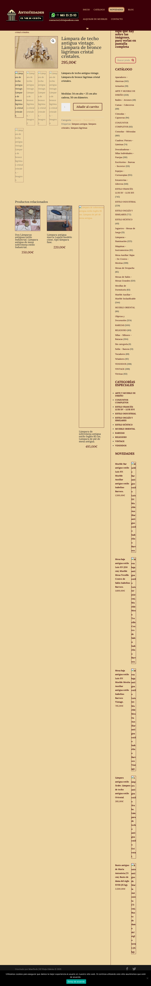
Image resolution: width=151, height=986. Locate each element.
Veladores (120, 359)
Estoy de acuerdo (76, 981)
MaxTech (33, 969)
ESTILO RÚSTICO (123, 219)
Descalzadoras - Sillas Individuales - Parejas (124, 153)
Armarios (119, 86)
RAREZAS (119, 325)
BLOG (131, 10)
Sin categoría (121, 344)
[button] (53, 41)
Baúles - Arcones (123, 100)
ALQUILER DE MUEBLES (95, 19)
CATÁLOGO (99, 10)
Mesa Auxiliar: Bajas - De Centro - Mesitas (124, 259)
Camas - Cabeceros (124, 105)
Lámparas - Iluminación (83, 120)
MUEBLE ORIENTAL (125, 307)
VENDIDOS (120, 364)
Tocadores (120, 354)
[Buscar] (133, 60)
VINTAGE (119, 369)
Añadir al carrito (87, 107)
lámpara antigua (79, 124)
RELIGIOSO (121, 330)
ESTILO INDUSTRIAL (125, 201)
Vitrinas (119, 374)
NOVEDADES (116, 9)
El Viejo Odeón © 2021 (50, 969)
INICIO (86, 10)
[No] (147, 978)
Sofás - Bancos (122, 349)
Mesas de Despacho (124, 268)
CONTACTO (117, 19)
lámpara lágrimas (79, 128)
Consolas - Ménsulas (125, 131)
